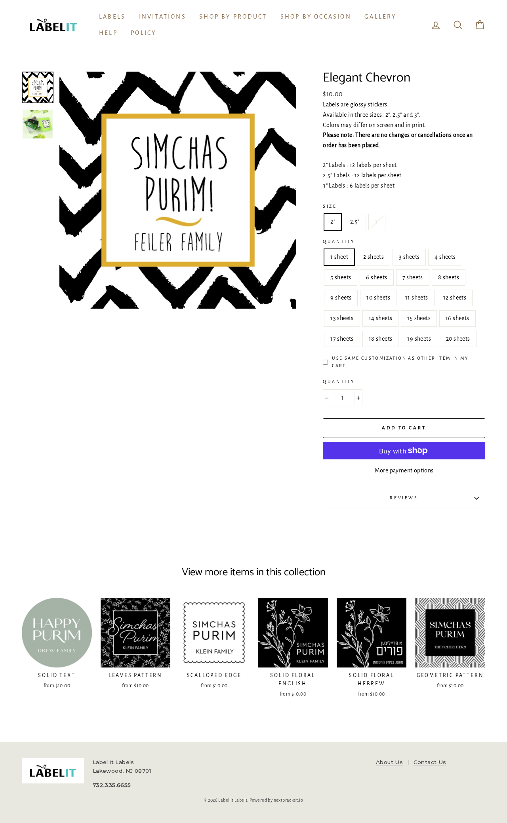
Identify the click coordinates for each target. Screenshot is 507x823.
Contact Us (430, 762)
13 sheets (342, 318)
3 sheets (409, 257)
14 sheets (381, 318)
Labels (112, 16)
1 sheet (339, 257)
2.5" (355, 221)
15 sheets (419, 318)
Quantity (339, 241)
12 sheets (455, 297)
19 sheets (419, 339)
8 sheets (448, 277)
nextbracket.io (288, 800)
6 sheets (376, 277)
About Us (389, 762)
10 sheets (378, 297)
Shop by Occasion (315, 16)
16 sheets (457, 318)
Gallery (380, 16)
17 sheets (342, 339)
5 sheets (340, 277)
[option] (178, 190)
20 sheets (458, 339)
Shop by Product (233, 16)
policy (143, 33)
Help (108, 33)
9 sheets (340, 297)
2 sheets (373, 257)
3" (377, 221)
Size (330, 206)
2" (332, 221)
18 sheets (381, 339)
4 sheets (445, 257)
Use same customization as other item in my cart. (400, 362)
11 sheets (416, 297)
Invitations (162, 16)
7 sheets (412, 277)
